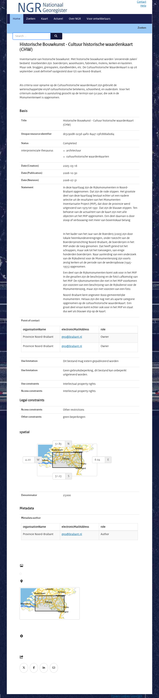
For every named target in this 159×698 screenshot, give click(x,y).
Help (143, 5)
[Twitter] (24, 668)
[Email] (54, 668)
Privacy (115, 696)
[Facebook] (34, 668)
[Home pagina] (41, 7)
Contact (141, 2)
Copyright (136, 696)
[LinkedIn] (44, 668)
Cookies (125, 696)
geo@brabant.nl (72, 337)
